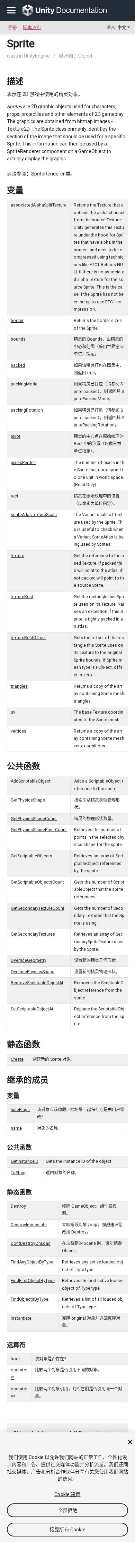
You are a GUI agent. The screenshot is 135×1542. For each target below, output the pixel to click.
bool (15, 1359)
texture (17, 555)
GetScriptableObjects (31, 856)
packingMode (24, 384)
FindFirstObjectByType (33, 1280)
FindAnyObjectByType (32, 1262)
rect (14, 496)
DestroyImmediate (29, 1224)
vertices (18, 731)
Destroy (18, 1206)
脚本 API (32, 27)
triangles (19, 686)
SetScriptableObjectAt (32, 1009)
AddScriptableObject (31, 781)
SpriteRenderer (48, 174)
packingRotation (27, 410)
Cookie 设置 (67, 1494)
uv (13, 712)
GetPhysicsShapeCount (34, 818)
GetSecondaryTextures (33, 934)
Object (85, 56)
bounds (18, 339)
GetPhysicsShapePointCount (39, 829)
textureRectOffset (28, 637)
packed (18, 365)
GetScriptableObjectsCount (37, 882)
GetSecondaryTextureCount (37, 908)
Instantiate (21, 1318)
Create (17, 1059)
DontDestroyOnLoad (31, 1243)
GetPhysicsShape (28, 800)
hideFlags (20, 1109)
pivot (15, 436)
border (17, 320)
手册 (12, 27)
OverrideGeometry (28, 960)
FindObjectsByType (29, 1299)
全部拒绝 (68, 1510)
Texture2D (18, 129)
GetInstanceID (24, 1161)
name (16, 1128)
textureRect (22, 596)
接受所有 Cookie (68, 1529)
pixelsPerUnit (23, 462)
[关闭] (130, 1442)
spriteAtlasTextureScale (34, 514)
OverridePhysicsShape (32, 971)
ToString (19, 1172)
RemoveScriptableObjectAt (37, 982)
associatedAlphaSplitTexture (38, 205)
